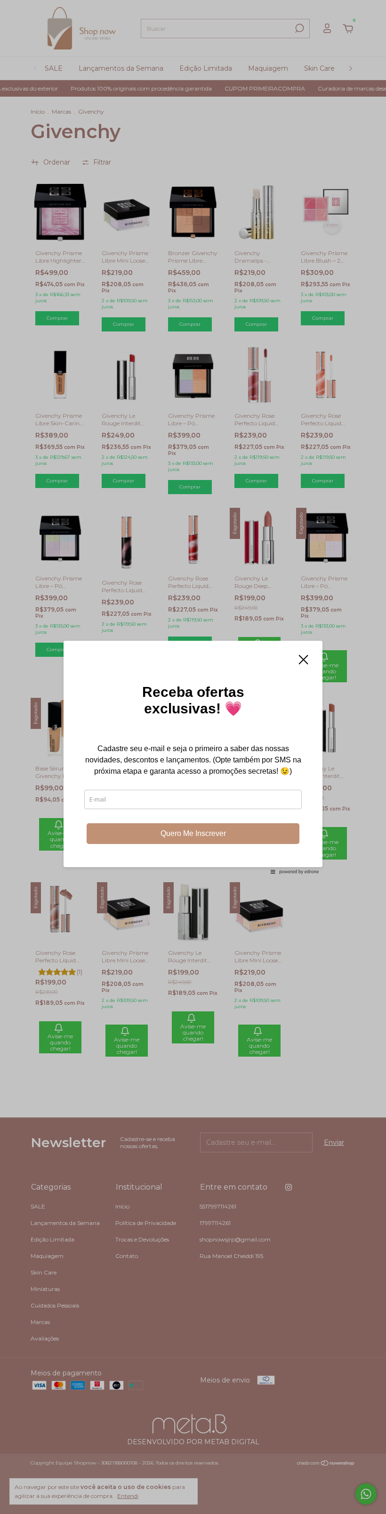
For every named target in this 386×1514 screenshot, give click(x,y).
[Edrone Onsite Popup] (193, 757)
